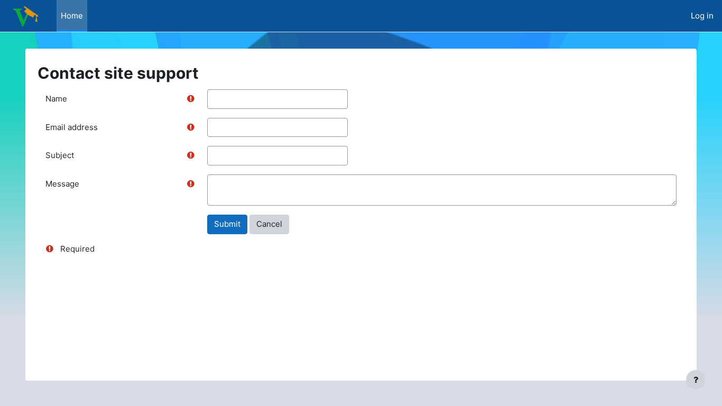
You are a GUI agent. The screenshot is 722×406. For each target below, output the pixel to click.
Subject (59, 155)
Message (62, 184)
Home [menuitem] (72, 16)
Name (56, 99)
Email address (71, 127)
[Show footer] (695, 379)
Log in (702, 16)
